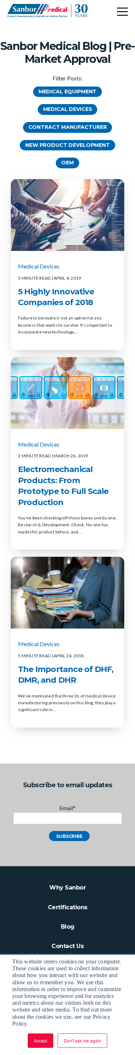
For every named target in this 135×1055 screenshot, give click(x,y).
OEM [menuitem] (67, 162)
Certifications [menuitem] (67, 907)
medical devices (38, 266)
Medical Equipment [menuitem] (67, 91)
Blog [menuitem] (68, 926)
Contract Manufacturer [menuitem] (67, 127)
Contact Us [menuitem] (67, 946)
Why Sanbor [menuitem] (67, 887)
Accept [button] (40, 1040)
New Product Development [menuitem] (67, 145)
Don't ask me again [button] (82, 1040)
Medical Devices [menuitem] (67, 109)
